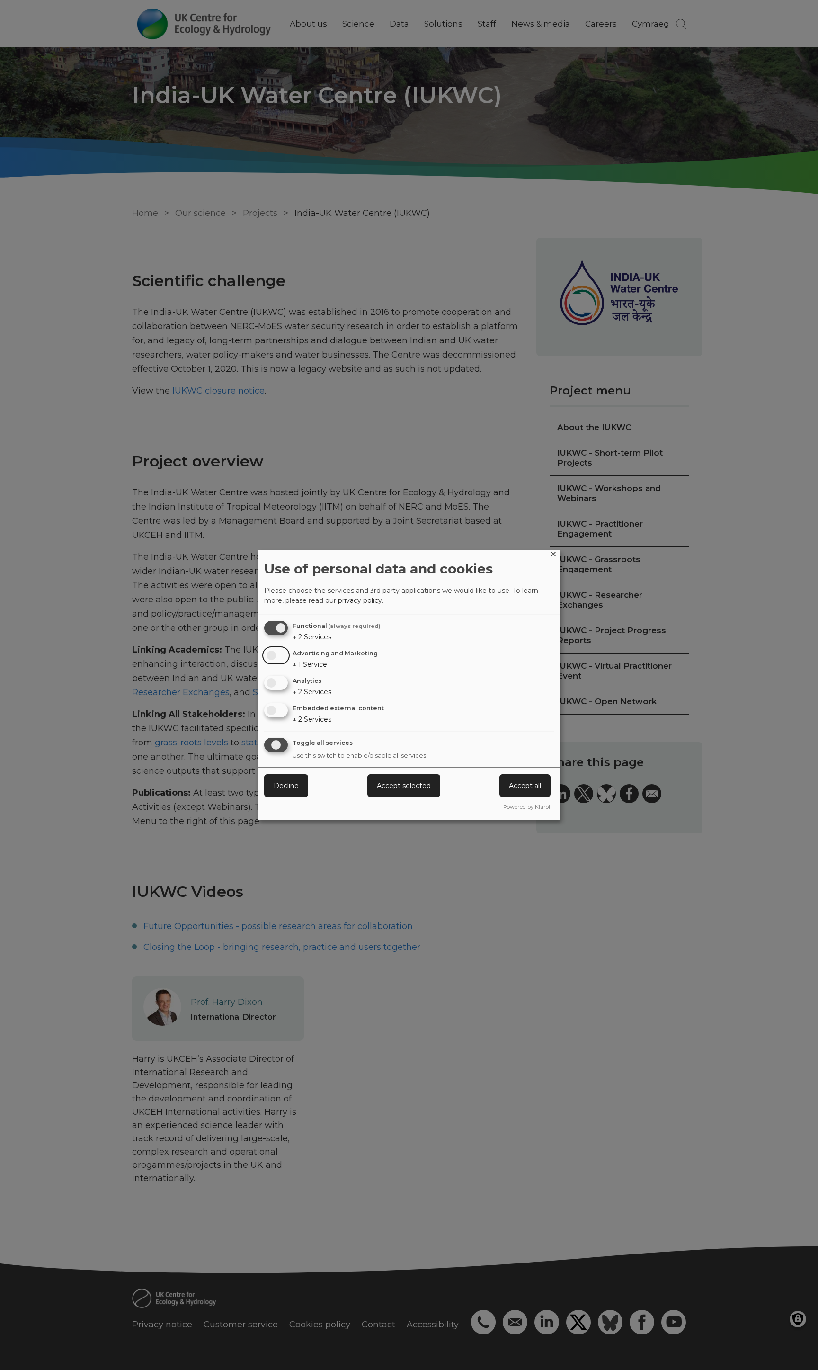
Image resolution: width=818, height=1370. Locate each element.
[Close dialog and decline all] (553, 556)
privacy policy (360, 600)
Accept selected (404, 785)
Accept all (525, 785)
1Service (310, 664)
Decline (286, 785)
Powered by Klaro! (526, 807)
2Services (312, 637)
